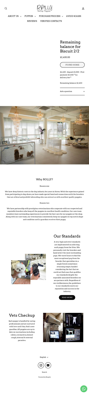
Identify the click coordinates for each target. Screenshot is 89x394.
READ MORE (67, 297)
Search (44, 372)
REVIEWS (32, 21)
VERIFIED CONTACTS (51, 21)
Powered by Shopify (44, 377)
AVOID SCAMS (73, 16)
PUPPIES (29, 16)
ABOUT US (13, 16)
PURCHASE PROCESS (50, 16)
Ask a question (66, 91)
